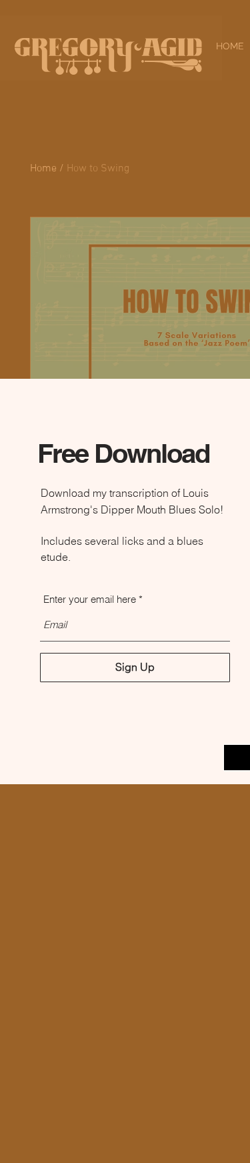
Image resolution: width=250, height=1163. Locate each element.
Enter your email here (89, 599)
